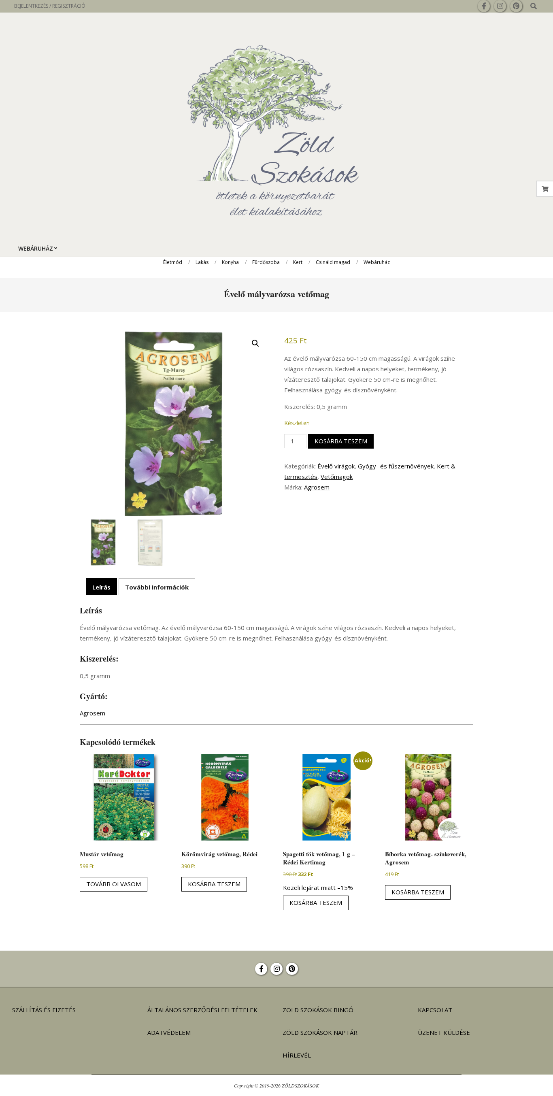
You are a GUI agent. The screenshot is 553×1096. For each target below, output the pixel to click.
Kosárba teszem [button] (214, 884)
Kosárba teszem (341, 441)
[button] (255, 343)
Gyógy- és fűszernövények (396, 466)
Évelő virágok (336, 466)
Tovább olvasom (113, 884)
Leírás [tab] (101, 587)
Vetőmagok (337, 476)
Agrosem (317, 487)
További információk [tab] (157, 587)
